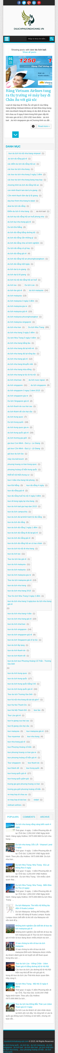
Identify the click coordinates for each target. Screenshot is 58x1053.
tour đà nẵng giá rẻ (16, 491)
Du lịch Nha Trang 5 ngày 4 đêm (22, 338)
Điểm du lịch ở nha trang (18, 211)
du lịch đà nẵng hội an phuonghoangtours (26, 259)
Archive (45, 817)
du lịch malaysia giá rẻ (17, 311)
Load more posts (15, 134)
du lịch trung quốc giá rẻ (18, 433)
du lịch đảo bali (31, 1047)
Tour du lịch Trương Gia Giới (20, 694)
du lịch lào (24, 1045)
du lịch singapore (38, 385)
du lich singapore (15, 385)
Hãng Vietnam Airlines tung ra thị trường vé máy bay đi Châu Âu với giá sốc (28, 95)
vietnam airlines (14, 805)
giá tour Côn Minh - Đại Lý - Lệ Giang (24, 448)
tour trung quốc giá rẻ (17, 773)
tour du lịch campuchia (17, 512)
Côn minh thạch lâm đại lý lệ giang (23, 195)
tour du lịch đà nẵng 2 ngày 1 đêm (22, 527)
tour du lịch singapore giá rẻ (20, 635)
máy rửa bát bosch (16, 459)
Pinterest (39, 3)
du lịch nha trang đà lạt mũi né (21, 348)
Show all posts (29, 52)
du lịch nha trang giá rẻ (18, 359)
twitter (24, 3)
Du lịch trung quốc (16, 422)
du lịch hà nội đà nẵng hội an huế (22, 280)
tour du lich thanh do (16, 650)
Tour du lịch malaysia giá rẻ (20, 580)
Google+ (29, 3)
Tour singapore (14, 763)
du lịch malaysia (15, 296)
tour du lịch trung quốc (17, 678)
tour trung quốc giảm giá (18, 779)
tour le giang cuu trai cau (18, 721)
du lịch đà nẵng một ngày (19, 264)
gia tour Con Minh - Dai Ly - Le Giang (24, 443)
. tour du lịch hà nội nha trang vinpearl (24, 153)
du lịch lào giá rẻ (15, 290)
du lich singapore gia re (18, 396)
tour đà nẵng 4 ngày (35, 485)
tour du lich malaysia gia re (19, 575)
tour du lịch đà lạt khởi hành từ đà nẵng (25, 517)
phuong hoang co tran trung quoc (22, 464)
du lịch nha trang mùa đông (20, 369)
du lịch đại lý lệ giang (17, 275)
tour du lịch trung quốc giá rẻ (20, 689)
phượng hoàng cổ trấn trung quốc (22, 469)
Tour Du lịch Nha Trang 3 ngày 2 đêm (24, 596)
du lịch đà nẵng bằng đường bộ (21, 232)
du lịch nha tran (14, 327)
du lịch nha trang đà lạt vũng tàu (22, 354)
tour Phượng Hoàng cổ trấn (20, 747)
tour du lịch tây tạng (16, 645)
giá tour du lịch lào (16, 454)
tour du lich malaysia (17, 564)
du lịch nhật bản (46, 1047)
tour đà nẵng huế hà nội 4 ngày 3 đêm (24, 496)
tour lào (37, 710)
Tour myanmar (14, 736)
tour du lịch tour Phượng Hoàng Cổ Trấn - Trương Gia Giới (29, 662)
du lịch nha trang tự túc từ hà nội (22, 375)
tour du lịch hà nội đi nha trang (21, 548)
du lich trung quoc (15, 417)
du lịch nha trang (10, 1050)
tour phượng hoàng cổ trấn (32, 1050)
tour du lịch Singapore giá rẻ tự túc (23, 640)
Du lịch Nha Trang (36, 327)
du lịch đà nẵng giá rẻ (17, 253)
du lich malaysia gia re (17, 306)
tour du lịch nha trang (17, 585)
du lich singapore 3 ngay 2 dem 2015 (24, 390)
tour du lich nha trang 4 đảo (20, 613)
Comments (29, 817)
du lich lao (12, 285)
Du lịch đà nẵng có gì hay (19, 248)
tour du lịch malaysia (17, 570)
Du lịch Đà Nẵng (15, 227)
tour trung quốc (32, 768)
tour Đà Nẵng (13, 485)
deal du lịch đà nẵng (16, 206)
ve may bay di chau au (17, 794)
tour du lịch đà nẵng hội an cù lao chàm (25, 543)
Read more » (44, 126)
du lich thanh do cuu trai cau (20, 406)
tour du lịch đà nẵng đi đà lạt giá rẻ (23, 533)
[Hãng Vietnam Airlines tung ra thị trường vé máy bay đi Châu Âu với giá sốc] (29, 72)
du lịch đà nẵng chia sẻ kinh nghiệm (23, 243)
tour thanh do (33, 763)
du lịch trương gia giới (17, 438)
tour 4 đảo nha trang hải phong (21, 480)
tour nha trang (33, 736)
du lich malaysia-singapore (19, 322)
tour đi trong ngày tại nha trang (21, 501)
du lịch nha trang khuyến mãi (20, 364)
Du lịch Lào (30, 285)
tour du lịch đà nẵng (16, 522)
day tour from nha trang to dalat (21, 201)
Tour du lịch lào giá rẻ (17, 559)
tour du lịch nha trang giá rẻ (20, 619)
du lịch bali (18, 1047)
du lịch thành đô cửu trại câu (20, 412)
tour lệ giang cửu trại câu (18, 726)
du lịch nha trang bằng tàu (19, 343)
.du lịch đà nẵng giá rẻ (17, 159)
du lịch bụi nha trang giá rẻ (19, 222)
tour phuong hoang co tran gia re (22, 752)
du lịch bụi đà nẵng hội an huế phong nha (26, 217)
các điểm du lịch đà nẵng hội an (21, 164)
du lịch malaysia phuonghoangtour (23, 317)
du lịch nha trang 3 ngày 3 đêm (21, 332)
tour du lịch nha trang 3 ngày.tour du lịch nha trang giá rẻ (29, 602)
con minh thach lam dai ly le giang (22, 190)
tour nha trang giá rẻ (16, 742)
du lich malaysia (36, 290)
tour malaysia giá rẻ (35, 731)
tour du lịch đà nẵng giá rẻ (19, 538)
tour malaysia (13, 731)
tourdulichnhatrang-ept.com (16, 1041)
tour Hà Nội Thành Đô (17, 710)
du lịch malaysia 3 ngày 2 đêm (21, 301)
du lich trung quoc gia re (18, 427)
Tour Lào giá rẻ (14, 715)
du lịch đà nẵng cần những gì (20, 238)
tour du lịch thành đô (16, 656)
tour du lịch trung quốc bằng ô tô (22, 684)
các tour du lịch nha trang (19, 169)
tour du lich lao (14, 554)
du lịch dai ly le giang (17, 269)
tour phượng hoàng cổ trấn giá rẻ (22, 757)
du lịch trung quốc (11, 1045)
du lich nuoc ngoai (37, 380)
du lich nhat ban (15, 380)
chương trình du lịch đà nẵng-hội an (23, 185)
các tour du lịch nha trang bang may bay (25, 180)
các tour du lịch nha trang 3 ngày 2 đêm (25, 174)
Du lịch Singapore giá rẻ (18, 401)
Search (52, 39)
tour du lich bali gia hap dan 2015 (22, 506)
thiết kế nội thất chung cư (18, 475)
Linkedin (34, 3)
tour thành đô (13, 768)
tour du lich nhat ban (16, 624)
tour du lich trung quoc (17, 673)
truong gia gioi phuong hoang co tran (24, 784)
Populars (13, 817)
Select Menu (7, 39)
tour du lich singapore (17, 629)
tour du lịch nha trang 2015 (19, 591)
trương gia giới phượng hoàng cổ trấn (24, 789)
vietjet (36, 800)
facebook (19, 3)
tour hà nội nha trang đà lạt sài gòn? (23, 700)
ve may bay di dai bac (17, 800)
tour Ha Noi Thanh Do (17, 705)
